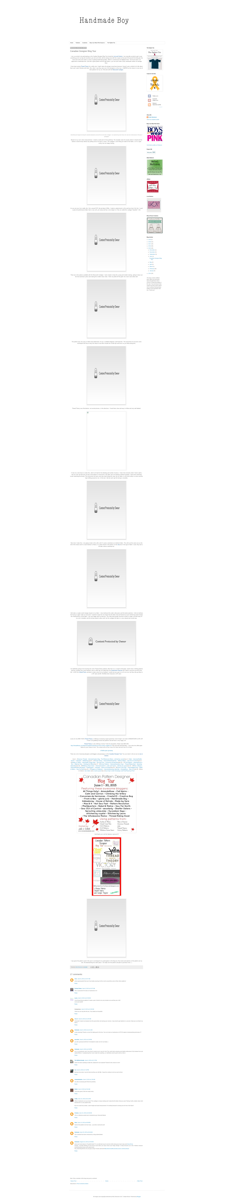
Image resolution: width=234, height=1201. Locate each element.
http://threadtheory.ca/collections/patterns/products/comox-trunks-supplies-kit (91, 745)
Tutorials (78, 42)
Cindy (76, 1098)
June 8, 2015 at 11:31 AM (86, 1030)
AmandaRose (124, 769)
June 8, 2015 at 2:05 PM (86, 1039)
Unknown (76, 1030)
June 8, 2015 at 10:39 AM (84, 998)
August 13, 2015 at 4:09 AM (87, 1141)
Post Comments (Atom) (82, 1183)
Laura (76, 998)
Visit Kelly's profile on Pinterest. (154, 145)
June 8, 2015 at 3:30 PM (86, 1049)
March (151, 266)
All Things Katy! (91, 762)
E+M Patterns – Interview (131, 762)
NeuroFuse (130, 1144)
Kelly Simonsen (153, 117)
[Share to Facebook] (96, 967)
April (151, 264)
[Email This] (91, 967)
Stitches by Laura (122, 765)
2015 (149, 248)
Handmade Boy (112, 760)
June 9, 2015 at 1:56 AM (89, 1079)
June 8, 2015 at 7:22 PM (83, 1070)
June (151, 256)
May (151, 262)
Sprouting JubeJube (114, 769)
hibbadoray (85, 760)
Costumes (84, 42)
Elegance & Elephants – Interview (100, 769)
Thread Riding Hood (130, 764)
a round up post (97, 771)
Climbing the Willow (88, 764)
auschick (76, 1039)
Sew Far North (80, 769)
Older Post (139, 1181)
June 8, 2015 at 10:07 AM (84, 978)
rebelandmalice (78, 1079)
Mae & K (131, 769)
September (152, 254)
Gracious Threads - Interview (85, 759)
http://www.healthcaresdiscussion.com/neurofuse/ (117, 1148)
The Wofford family (79, 1060)
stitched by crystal (119, 759)
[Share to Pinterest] (98, 967)
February (152, 268)
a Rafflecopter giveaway (106, 750)
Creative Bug (96, 759)
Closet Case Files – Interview (125, 767)
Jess (75, 978)
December (152, 250)
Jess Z (76, 1019)
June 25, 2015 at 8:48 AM (86, 1132)
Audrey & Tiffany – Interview (79, 762)
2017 (149, 244)
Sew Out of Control (132, 760)
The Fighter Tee (111, 42)
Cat (75, 1070)
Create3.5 (102, 765)
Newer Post (73, 1181)
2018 (149, 241)
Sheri (75, 1122)
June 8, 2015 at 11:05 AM (85, 1019)
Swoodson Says (119, 764)
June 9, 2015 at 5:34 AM (84, 1089)
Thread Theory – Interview (101, 760)
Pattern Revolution (80, 767)
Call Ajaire (78, 760)
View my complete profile (153, 119)
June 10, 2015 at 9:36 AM (85, 1113)
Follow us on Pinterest (149, 100)
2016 (149, 246)
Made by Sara (78, 764)
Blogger (139, 1196)
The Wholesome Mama (107, 759)
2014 (149, 273)
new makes (87, 771)
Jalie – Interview (133, 759)
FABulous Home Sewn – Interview (91, 765)
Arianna (76, 1113)
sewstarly (97, 767)
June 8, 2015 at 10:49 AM (87, 1009)
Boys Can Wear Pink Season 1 (97, 42)
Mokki (76, 1089)
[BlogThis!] (93, 967)
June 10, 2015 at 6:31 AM (84, 1098)
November (152, 252)
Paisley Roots (78, 988)
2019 (149, 239)
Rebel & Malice (122, 760)
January (152, 270)
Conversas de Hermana (111, 762)
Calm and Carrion (111, 765)
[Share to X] (95, 967)
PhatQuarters (90, 767)
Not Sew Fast (100, 762)
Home (71, 42)
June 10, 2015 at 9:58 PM (84, 1122)
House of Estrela (105, 767)
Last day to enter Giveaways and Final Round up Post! (120, 771)
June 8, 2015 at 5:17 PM (91, 1060)
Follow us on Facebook (149, 95)
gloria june (135, 767)
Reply (75, 983)
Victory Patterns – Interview (107, 764)
